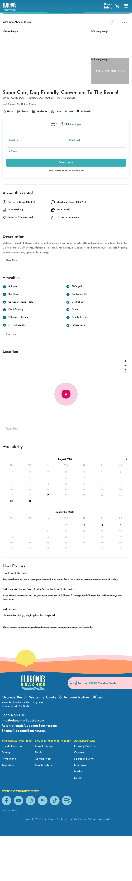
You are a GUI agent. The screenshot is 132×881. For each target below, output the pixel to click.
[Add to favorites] (111, 22)
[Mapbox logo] (11, 428)
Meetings (80, 765)
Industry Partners (85, 746)
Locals (78, 778)
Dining (6, 752)
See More (11, 334)
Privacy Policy (9, 810)
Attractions (9, 758)
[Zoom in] (125, 360)
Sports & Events (84, 758)
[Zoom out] (125, 365)
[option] (12, 472)
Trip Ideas (8, 765)
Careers (79, 752)
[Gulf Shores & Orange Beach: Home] (10, 6)
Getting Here (43, 758)
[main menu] (126, 6)
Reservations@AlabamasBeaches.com (29, 725)
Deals (38, 752)
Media (78, 771)
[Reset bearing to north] (125, 370)
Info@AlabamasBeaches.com (23, 720)
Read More (11, 260)
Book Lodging (44, 746)
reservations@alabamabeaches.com (36, 627)
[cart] (117, 6)
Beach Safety (108, 6)
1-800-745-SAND (14, 715)
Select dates (66, 162)
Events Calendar (12, 746)
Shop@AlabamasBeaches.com (24, 731)
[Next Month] (126, 459)
